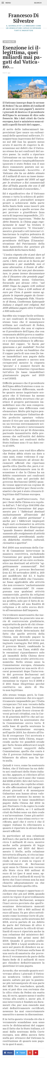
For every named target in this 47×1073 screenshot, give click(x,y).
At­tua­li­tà (9, 42)
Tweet (22, 1053)
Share (9, 1053)
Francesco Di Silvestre (23, 18)
